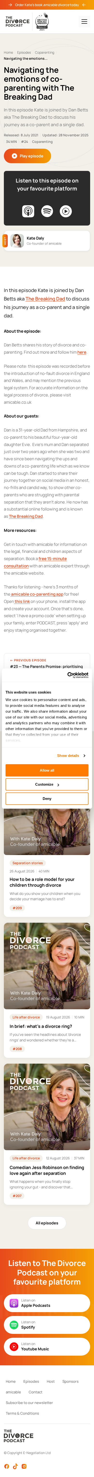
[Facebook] (7, 1466)
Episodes (24, 52)
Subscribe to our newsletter (29, 1402)
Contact (35, 1392)
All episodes (47, 1223)
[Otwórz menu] (84, 21)
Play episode (31, 156)
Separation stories (28, 863)
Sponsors (70, 1381)
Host (51, 1381)
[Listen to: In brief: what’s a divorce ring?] (47, 990)
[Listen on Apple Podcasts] (28, 211)
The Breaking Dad (45, 298)
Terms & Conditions (22, 1413)
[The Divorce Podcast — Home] (27, 21)
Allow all (47, 770)
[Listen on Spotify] (47, 211)
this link (22, 601)
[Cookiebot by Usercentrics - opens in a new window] (67, 675)
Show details (68, 755)
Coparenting (44, 52)
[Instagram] (24, 1466)
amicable (13, 1392)
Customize (44, 784)
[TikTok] (15, 1466)
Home (8, 52)
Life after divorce (26, 1017)
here (81, 352)
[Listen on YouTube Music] (65, 211)
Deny (47, 799)
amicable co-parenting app (36, 594)
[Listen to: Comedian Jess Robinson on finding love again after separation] (47, 1134)
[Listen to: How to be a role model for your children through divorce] (47, 842)
